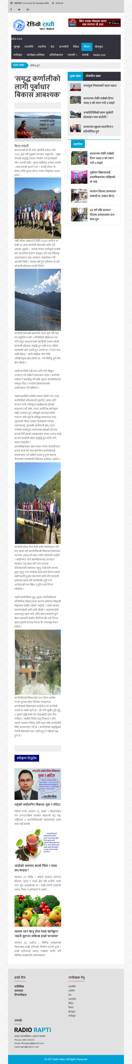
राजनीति (28, 46)
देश (52, 46)
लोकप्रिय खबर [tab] (93, 76)
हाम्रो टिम (19, 978)
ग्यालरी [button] (72, 55)
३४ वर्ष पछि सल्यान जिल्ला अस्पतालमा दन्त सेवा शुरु (102, 215)
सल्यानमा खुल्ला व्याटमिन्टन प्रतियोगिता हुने (98, 129)
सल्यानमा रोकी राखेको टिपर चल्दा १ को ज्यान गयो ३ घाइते (99, 101)
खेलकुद (99, 46)
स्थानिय (42, 46)
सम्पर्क (85, 55)
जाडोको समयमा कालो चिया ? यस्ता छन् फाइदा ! (35, 868)
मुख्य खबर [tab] (75, 76)
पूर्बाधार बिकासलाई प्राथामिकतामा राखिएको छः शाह (102, 177)
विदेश (76, 46)
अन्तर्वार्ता (63, 46)
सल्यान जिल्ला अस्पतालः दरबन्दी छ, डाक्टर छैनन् (103, 194)
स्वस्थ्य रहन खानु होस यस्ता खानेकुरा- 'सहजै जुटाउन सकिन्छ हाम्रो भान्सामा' (36, 934)
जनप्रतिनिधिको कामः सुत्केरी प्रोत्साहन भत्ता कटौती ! (98, 115)
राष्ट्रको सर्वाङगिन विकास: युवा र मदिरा (37, 804)
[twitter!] (20, 9)
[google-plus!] (29, 9)
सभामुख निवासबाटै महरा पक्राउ (100, 85)
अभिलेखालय (56, 55)
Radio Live (15, 38)
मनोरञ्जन (18, 55)
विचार (87, 46)
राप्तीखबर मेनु (76, 978)
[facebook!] (11, 9)
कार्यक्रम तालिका (36, 55)
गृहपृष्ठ (17, 46)
